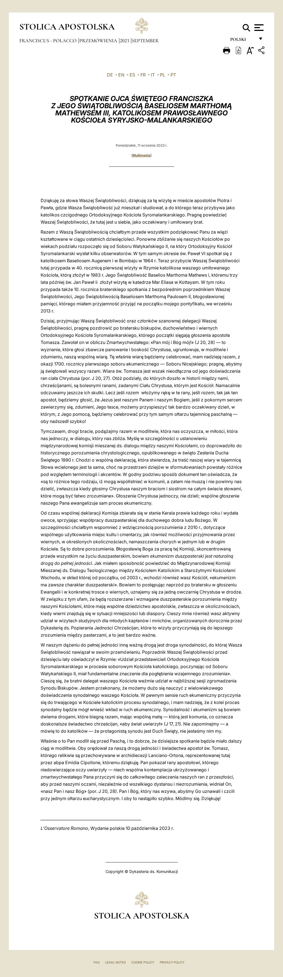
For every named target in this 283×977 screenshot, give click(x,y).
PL (162, 75)
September (145, 41)
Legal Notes (115, 962)
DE (110, 75)
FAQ (96, 962)
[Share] (262, 51)
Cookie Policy (142, 962)
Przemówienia (98, 41)
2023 (125, 41)
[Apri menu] (258, 27)
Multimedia (141, 155)
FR (143, 75)
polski (242, 40)
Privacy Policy (172, 962)
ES (132, 75)
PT (173, 75)
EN (121, 75)
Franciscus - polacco (48, 41)
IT (153, 75)
